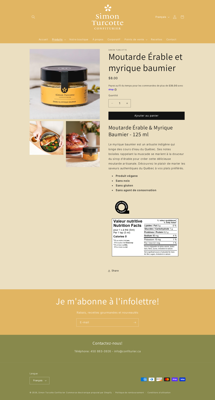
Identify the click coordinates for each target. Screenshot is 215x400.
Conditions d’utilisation (158, 392)
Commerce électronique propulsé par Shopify (89, 392)
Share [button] (115, 270)
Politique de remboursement (129, 392)
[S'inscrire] (135, 322)
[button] (33, 17)
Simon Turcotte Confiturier (51, 392)
